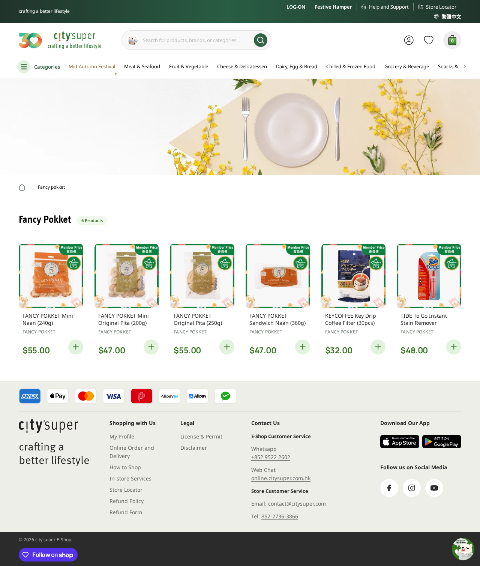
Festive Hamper (333, 6)
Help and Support (389, 6)
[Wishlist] (428, 40)
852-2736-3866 (279, 516)
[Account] (409, 40)
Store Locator (441, 6)
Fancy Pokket (39, 332)
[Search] (260, 40)
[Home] (22, 187)
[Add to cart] (75, 346)
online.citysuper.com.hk (280, 478)
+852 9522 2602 (270, 457)
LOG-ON (295, 6)
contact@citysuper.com (297, 503)
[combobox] (196, 40)
